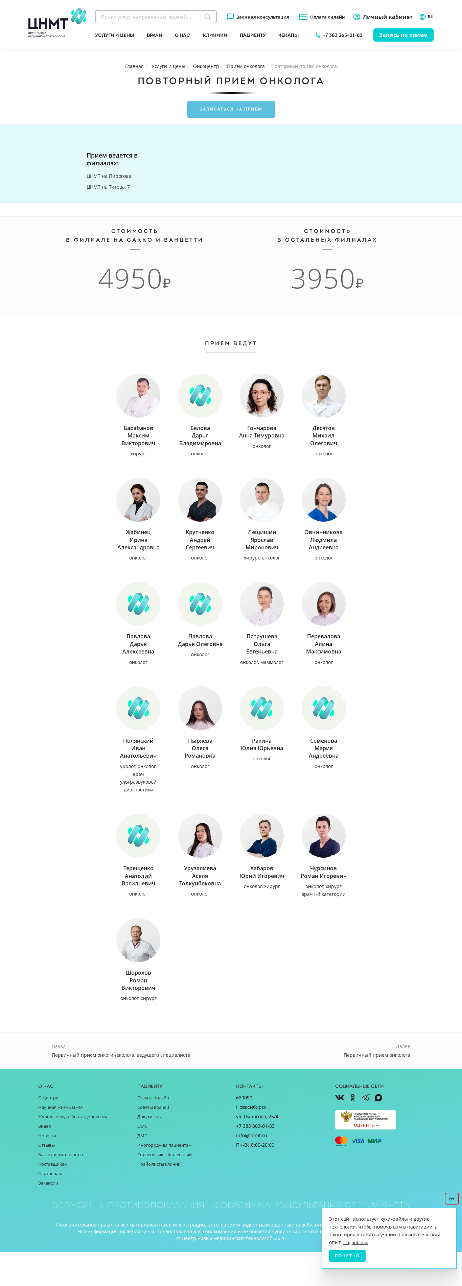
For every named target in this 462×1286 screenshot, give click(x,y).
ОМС (142, 1126)
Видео (44, 1126)
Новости (47, 1136)
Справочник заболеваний (164, 1154)
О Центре (48, 1098)
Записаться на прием (231, 109)
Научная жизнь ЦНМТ (61, 1107)
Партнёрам (50, 1173)
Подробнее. (355, 1242)
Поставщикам (53, 1164)
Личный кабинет (388, 17)
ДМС (142, 1136)
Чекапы (288, 35)
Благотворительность (61, 1154)
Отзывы (46, 1145)
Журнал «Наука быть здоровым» (72, 1117)
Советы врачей (153, 1107)
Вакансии (48, 1183)
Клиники (215, 35)
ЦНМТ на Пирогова (109, 176)
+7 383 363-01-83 (343, 35)
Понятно (347, 1256)
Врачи (154, 35)
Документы (149, 1117)
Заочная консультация (262, 17)
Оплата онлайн (327, 17)
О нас (182, 35)
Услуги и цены (114, 35)
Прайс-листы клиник (158, 1164)
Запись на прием (403, 35)
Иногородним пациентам (164, 1145)
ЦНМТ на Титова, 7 (108, 187)
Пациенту (253, 35)
